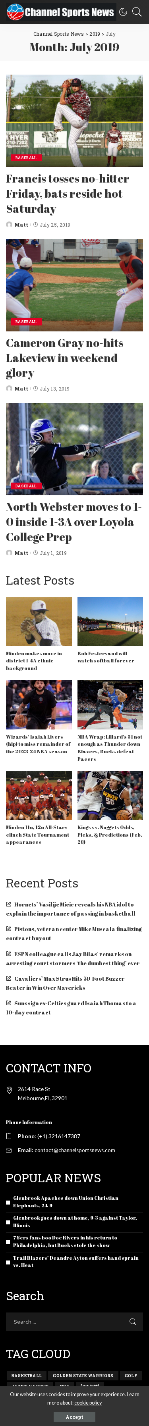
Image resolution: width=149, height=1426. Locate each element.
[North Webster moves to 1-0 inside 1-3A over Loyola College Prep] (74, 449)
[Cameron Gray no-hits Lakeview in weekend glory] (74, 285)
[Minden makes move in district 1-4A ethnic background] (39, 621)
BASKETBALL (27, 1375)
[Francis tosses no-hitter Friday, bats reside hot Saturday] (74, 121)
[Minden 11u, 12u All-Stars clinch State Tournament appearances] (39, 795)
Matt (21, 224)
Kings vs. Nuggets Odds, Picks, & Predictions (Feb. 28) (109, 834)
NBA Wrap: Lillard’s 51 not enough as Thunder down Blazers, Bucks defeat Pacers (109, 747)
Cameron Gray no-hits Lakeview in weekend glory (65, 357)
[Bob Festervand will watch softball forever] (110, 621)
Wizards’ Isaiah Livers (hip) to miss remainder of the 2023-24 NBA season (38, 744)
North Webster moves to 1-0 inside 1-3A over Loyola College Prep (74, 521)
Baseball (26, 157)
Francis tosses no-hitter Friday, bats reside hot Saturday (68, 193)
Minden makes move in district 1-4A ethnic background (34, 661)
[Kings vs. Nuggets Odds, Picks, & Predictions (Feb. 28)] (110, 795)
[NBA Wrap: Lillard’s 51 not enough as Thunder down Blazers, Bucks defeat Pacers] (110, 704)
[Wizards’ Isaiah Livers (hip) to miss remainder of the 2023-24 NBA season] (39, 704)
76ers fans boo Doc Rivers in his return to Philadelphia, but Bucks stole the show (65, 1241)
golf (131, 1375)
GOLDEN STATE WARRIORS (83, 1375)
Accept (74, 1417)
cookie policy (88, 1403)
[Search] (135, 12)
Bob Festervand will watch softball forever (105, 657)
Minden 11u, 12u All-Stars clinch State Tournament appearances (37, 834)
